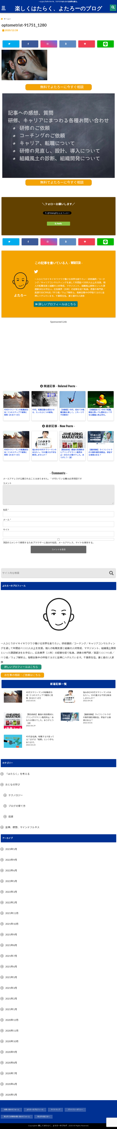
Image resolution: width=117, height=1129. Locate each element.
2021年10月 (11, 924)
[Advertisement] (58, 352)
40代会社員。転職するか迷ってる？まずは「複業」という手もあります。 (40, 739)
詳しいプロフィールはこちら (57, 304)
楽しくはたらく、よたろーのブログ (58, 8)
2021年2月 (11, 999)
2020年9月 (11, 1052)
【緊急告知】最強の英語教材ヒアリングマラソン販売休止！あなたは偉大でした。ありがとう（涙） (72, 453)
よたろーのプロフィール (35, 1109)
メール (7, 520)
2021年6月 (11, 966)
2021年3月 (11, 988)
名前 (6, 510)
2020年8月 (11, 1063)
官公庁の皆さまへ (43, 1116)
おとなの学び (12, 784)
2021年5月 (11, 977)
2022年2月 (11, 902)
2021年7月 (11, 956)
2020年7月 (11, 1073)
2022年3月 (11, 892)
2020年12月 (11, 1020)
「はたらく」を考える (17, 774)
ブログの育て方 (16, 806)
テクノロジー (15, 795)
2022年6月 (11, 870)
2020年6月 (11, 1084)
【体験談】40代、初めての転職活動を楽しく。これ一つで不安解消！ (72, 412)
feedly (59, 224)
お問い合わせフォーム (11, 1109)
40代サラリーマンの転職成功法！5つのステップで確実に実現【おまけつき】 (16, 412)
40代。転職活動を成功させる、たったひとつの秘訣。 (43, 411)
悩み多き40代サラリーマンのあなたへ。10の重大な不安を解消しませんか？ (44, 452)
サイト (6, 530)
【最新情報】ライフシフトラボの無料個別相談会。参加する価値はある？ (100, 452)
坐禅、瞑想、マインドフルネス (22, 827)
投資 (10, 817)
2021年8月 (11, 945)
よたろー (20, 295)
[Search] (111, 573)
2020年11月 (11, 1031)
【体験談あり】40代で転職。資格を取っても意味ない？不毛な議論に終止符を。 (101, 412)
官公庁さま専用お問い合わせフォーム (17, 1116)
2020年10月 (11, 1041)
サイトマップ (55, 1109)
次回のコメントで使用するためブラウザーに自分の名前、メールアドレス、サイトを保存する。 (49, 543)
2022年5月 (11, 881)
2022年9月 (11, 860)
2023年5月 (11, 849)
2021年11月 (11, 913)
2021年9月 (11, 934)
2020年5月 (11, 1095)
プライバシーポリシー (75, 1109)
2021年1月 (11, 1009)
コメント (7, 483)
